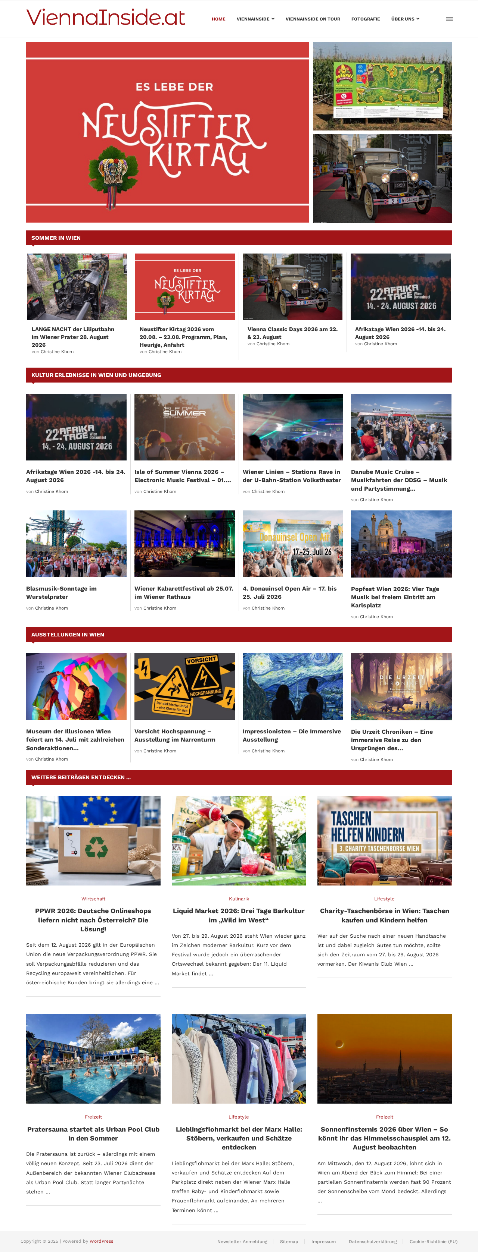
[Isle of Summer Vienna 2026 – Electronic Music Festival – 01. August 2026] (184, 427)
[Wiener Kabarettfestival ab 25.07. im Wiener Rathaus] (184, 543)
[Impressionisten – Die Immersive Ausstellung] (293, 686)
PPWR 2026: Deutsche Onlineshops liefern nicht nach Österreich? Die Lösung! (93, 920)
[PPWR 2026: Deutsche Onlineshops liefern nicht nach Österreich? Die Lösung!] (93, 840)
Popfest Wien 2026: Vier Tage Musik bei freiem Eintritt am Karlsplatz (395, 597)
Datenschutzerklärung (373, 1241)
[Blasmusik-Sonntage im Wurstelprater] (76, 543)
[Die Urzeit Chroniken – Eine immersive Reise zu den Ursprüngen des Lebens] (401, 686)
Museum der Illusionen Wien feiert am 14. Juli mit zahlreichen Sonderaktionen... (75, 740)
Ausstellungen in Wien (67, 634)
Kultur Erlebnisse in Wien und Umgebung (96, 375)
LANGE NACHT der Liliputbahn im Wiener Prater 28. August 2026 (73, 337)
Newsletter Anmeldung (242, 1241)
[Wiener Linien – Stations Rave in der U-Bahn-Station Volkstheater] (293, 427)
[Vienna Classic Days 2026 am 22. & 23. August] (382, 178)
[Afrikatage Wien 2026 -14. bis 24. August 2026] (401, 287)
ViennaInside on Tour (313, 19)
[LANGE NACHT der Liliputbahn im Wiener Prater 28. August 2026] (77, 287)
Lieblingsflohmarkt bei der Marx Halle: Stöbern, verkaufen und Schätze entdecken (239, 1138)
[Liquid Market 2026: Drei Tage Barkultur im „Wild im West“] (239, 840)
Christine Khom (57, 351)
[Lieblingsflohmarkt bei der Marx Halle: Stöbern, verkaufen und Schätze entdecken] (239, 1059)
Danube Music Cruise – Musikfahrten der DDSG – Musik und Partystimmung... (399, 480)
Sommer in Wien (56, 238)
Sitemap (289, 1241)
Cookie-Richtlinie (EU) (433, 1241)
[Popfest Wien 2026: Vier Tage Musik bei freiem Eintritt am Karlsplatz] (401, 544)
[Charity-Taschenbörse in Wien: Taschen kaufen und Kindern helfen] (384, 840)
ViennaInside (253, 19)
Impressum (323, 1241)
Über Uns (403, 19)
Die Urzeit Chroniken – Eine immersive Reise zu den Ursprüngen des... (392, 740)
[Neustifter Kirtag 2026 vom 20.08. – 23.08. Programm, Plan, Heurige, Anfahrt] (167, 132)
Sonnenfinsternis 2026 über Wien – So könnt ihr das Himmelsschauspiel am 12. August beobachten (384, 1138)
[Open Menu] (449, 19)
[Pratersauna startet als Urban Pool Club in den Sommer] (93, 1059)
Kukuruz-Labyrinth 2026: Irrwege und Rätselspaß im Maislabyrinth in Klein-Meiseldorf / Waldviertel (376, 112)
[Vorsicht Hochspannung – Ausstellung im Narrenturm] (184, 686)
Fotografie (365, 19)
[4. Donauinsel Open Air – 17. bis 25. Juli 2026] (293, 543)
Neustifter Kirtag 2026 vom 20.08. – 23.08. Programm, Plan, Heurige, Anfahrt (183, 337)
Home (219, 19)
